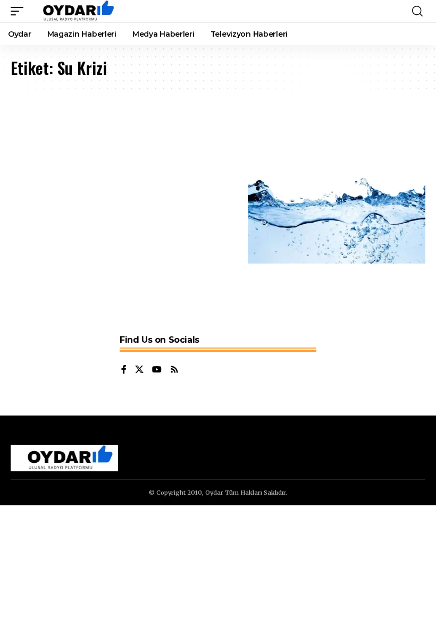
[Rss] (174, 370)
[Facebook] (124, 370)
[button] (20, 11)
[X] (139, 370)
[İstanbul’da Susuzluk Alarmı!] (337, 210)
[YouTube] (156, 370)
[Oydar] (74, 11)
